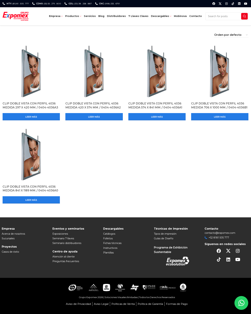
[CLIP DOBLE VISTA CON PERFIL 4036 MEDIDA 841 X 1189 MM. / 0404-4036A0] (31, 154)
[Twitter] (220, 3)
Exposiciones (60, 233)
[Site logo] (15, 16)
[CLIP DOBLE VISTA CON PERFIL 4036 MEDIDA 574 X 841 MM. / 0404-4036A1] (157, 71)
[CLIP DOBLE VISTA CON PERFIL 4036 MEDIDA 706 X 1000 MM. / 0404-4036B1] (219, 71)
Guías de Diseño (163, 238)
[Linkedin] (239, 3)
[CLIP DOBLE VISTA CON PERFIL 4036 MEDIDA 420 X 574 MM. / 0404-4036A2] (94, 71)
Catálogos (109, 233)
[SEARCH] (244, 16)
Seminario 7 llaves (63, 238)
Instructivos (110, 248)
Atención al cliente (63, 256)
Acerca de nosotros (13, 233)
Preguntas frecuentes (65, 261)
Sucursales (8, 238)
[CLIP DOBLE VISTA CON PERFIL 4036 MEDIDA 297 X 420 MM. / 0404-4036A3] (31, 71)
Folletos (108, 238)
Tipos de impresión (165, 233)
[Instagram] (226, 3)
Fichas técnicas (112, 243)
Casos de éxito (10, 251)
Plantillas (108, 252)
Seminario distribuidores (66, 243)
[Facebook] (213, 3)
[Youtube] (245, 3)
